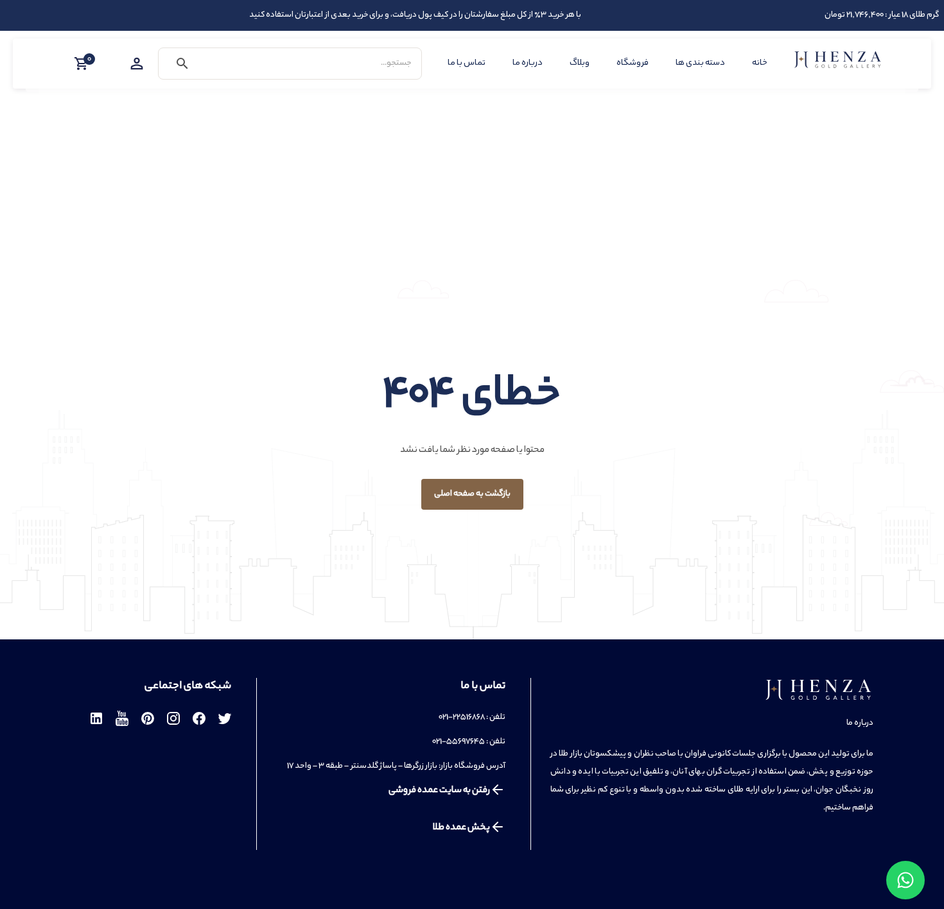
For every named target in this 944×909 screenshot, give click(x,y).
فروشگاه (632, 63)
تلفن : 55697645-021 (468, 742)
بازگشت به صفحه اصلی (472, 494)
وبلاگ (580, 63)
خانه (759, 63)
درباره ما (527, 63)
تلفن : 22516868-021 (472, 717)
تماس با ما (466, 63)
